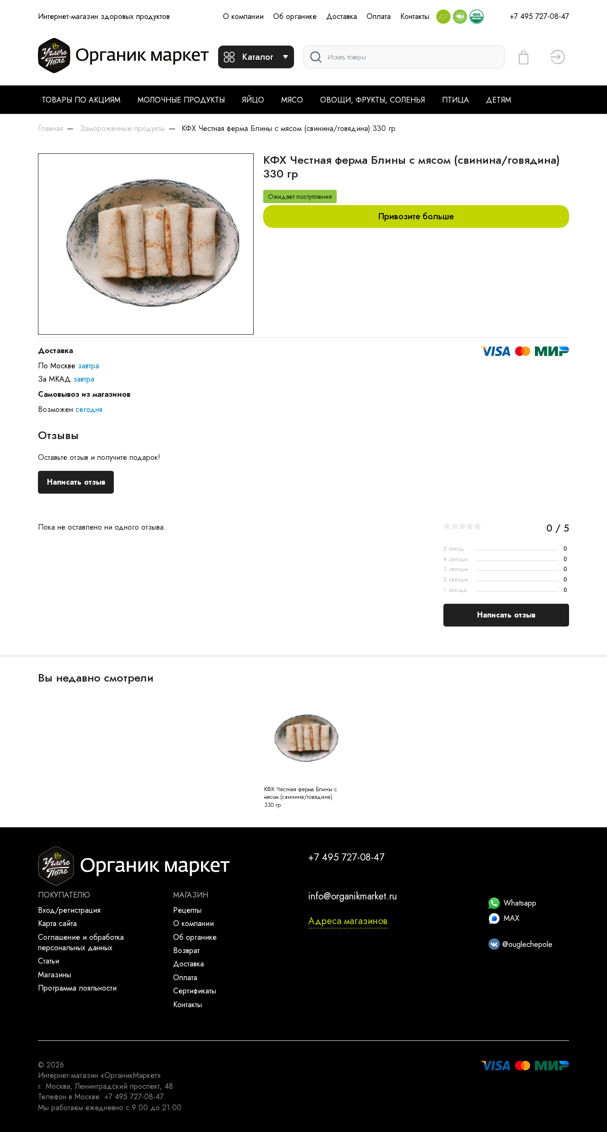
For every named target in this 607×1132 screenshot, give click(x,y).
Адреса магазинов (347, 921)
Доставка (341, 16)
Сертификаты (194, 990)
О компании (243, 16)
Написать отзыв (76, 482)
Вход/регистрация (69, 910)
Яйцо (253, 99)
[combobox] (404, 57)
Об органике (295, 16)
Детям (498, 99)
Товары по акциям (81, 99)
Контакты (414, 16)
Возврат (186, 950)
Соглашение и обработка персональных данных (81, 942)
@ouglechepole (526, 944)
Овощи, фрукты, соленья (372, 99)
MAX (511, 918)
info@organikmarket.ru (352, 896)
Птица (455, 99)
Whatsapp (520, 903)
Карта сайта (57, 923)
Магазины (54, 974)
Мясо (292, 99)
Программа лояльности (77, 987)
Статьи (48, 960)
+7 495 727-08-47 (539, 16)
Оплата (379, 16)
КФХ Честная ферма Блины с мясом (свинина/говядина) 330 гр (300, 797)
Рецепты (187, 910)
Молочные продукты (181, 99)
